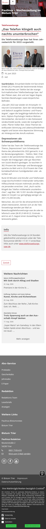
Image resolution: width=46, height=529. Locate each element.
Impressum (5, 509)
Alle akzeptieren (32, 525)
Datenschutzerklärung (21, 506)
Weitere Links (10, 414)
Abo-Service (9, 363)
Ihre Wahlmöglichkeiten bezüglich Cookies (23, 488)
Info (6, 229)
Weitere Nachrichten (16, 273)
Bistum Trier (9, 433)
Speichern (11, 525)
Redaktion (7, 391)
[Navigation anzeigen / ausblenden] (41, 4)
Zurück (6, 262)
